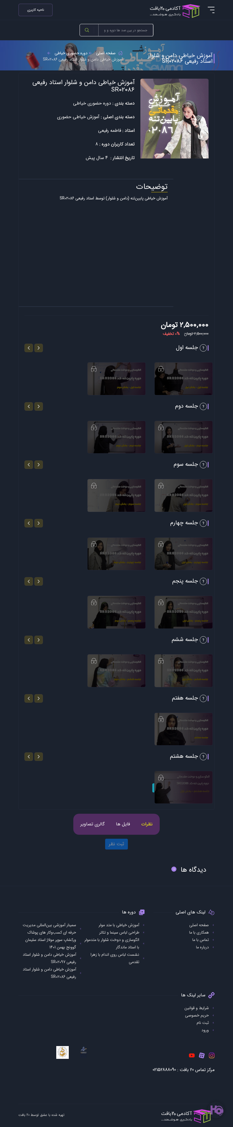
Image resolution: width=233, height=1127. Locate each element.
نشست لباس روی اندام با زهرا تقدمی (115, 958)
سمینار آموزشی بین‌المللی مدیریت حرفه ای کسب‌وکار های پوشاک (49, 929)
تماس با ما (200, 940)
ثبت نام (203, 1023)
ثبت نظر (116, 844)
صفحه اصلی (106, 53)
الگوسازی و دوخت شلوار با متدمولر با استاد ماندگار (111, 943)
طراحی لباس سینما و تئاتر (119, 932)
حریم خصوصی (197, 1015)
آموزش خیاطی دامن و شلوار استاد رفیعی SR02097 (49, 958)
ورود (205, 1030)
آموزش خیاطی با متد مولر (119, 925)
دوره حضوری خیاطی (71, 53)
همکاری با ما (199, 932)
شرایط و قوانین (196, 1008)
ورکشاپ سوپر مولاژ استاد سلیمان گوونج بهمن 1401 (50, 943)
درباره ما (202, 947)
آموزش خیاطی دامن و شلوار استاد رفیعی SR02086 (49, 973)
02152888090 (164, 1069)
